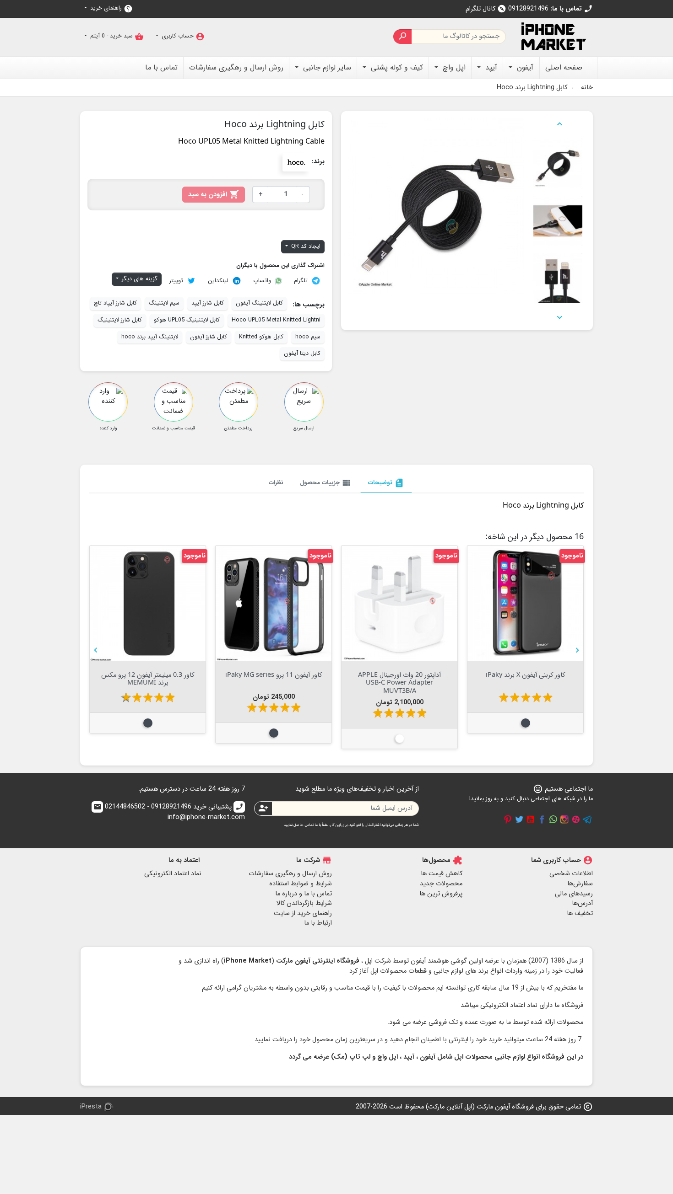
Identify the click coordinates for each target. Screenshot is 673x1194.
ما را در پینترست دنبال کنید (508, 819)
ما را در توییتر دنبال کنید (519, 819)
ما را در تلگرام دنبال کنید (587, 819)
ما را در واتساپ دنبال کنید (553, 819)
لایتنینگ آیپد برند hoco (149, 337)
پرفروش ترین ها (440, 894)
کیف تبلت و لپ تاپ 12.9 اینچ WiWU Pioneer (273, 678)
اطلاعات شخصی (571, 873)
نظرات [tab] (276, 482)
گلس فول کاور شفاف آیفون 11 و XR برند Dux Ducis (147, 678)
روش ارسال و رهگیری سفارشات (290, 873)
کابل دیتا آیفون (302, 353)
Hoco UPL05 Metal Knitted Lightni (276, 320)
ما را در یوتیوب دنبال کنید (531, 819)
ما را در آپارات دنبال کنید (576, 819)
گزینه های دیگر (138, 279)
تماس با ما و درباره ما (303, 894)
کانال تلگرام (486, 9)
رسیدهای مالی (574, 894)
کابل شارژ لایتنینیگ (120, 320)
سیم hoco (307, 337)
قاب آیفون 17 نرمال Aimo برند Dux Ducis (525, 678)
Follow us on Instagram (564, 819)
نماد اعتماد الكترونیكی (172, 873)
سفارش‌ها (580, 883)
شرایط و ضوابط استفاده (300, 883)
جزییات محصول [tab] (326, 483)
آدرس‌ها (582, 903)
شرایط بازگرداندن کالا (304, 903)
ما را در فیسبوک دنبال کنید (542, 819)
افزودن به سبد (213, 194)
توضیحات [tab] (386, 483)
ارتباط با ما (318, 923)
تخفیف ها (580, 913)
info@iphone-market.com (169, 813)
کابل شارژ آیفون (208, 337)
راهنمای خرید (110, 8)
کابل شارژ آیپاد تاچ (115, 303)
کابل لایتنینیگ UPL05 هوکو (187, 320)
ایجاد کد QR (304, 246)
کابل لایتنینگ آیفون (259, 303)
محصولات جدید (441, 883)
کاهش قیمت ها (441, 873)
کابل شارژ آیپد (207, 303)
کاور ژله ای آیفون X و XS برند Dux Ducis (399, 678)
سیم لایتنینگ (164, 303)
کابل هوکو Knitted (261, 337)
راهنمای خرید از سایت (303, 913)
